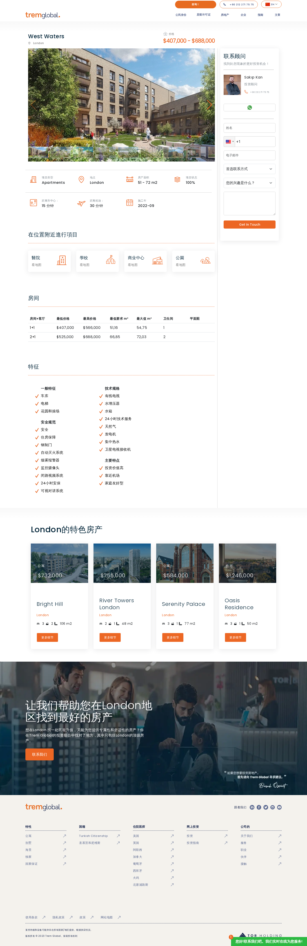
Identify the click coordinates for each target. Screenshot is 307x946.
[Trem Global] (43, 807)
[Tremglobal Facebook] (259, 807)
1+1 (32, 327)
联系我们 (39, 754)
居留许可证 (204, 14)
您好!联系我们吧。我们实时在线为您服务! (269, 941)
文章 (277, 15)
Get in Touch (249, 224)
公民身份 (181, 15)
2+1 (33, 336)
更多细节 (47, 637)
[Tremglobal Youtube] (279, 807)
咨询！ (196, 4)
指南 (260, 15)
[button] (229, 142)
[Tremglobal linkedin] (252, 807)
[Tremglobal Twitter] (265, 807)
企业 (243, 15)
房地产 (225, 15)
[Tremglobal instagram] (272, 807)
